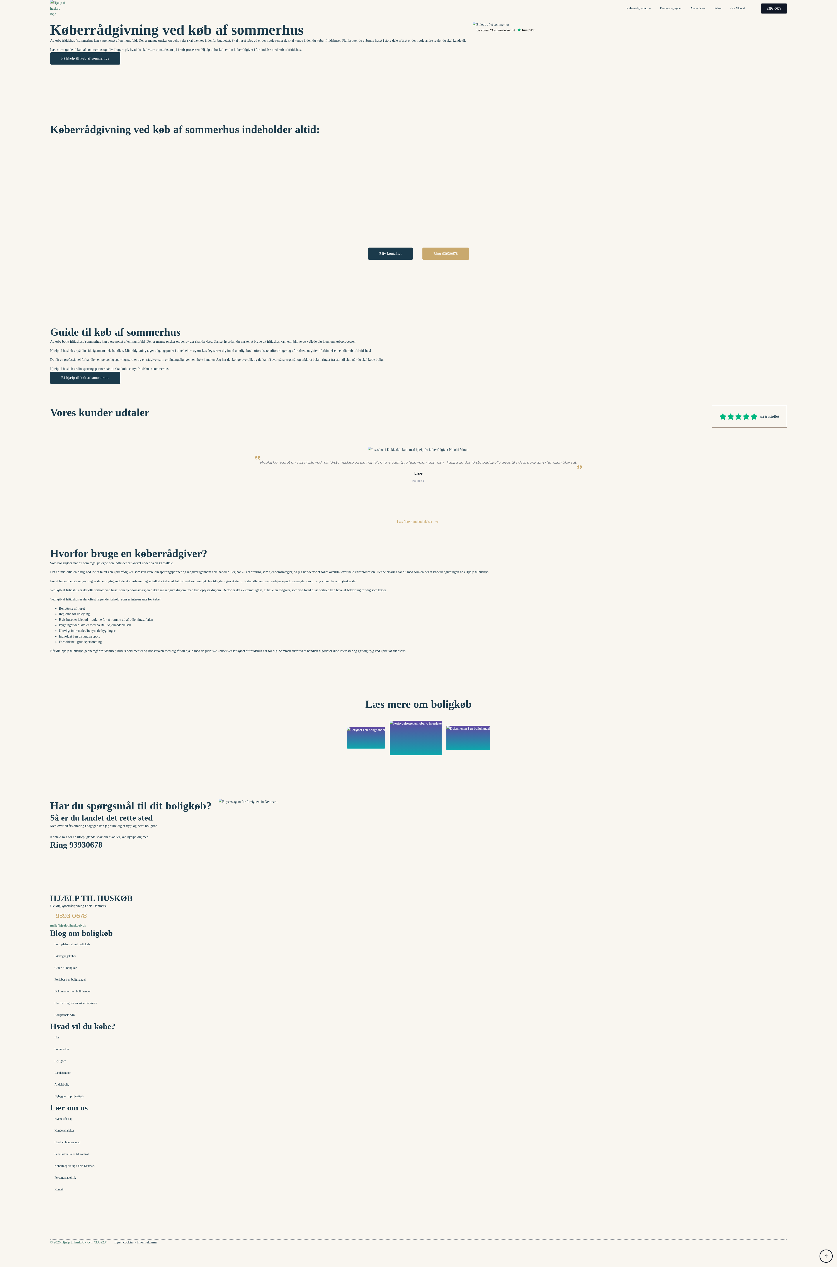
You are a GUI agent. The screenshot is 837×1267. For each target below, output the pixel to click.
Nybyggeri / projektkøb (68, 1096)
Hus (56, 1037)
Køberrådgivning (636, 8)
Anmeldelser (698, 8)
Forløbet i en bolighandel (70, 979)
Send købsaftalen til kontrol (71, 1154)
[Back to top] (826, 1256)
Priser (718, 8)
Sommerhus (61, 1049)
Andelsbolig (61, 1084)
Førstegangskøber (671, 8)
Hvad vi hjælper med (67, 1142)
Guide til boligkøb (65, 967)
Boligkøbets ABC (65, 1015)
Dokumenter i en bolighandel (72, 991)
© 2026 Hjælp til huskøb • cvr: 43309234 (78, 1242)
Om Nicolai (737, 8)
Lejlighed (60, 1061)
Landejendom (62, 1072)
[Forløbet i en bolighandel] (366, 738)
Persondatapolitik (65, 1177)
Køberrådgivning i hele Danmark (74, 1166)
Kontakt (59, 1189)
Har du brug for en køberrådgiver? (75, 1003)
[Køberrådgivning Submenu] (651, 8)
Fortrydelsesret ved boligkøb (72, 944)
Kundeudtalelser (64, 1130)
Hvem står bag (63, 1118)
